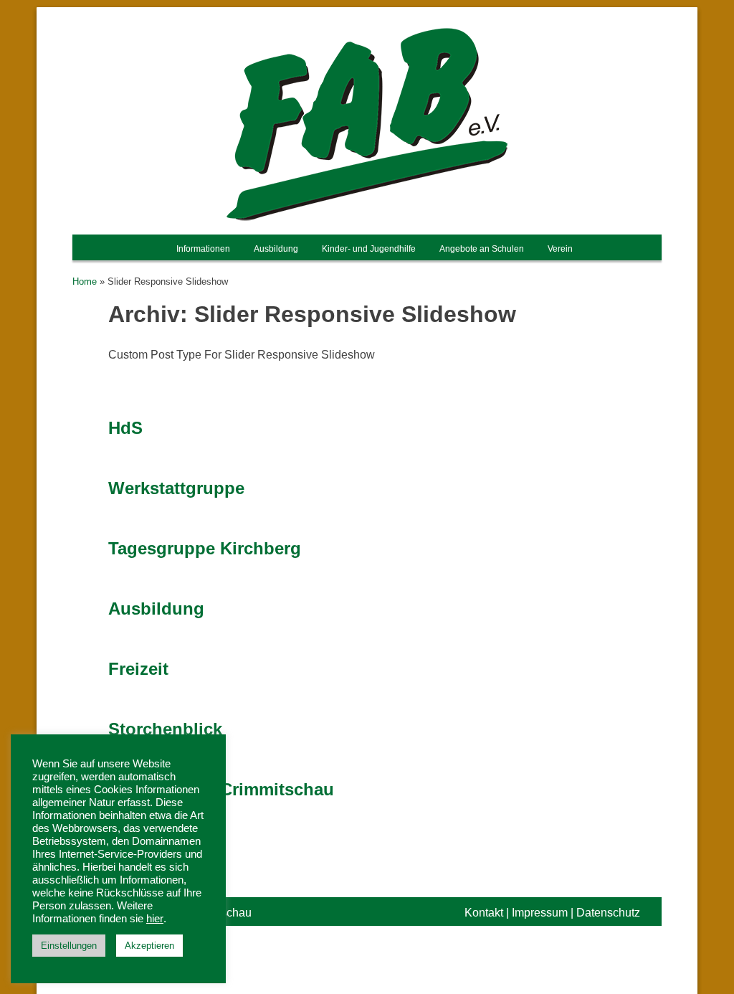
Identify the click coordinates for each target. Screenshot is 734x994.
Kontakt (483, 913)
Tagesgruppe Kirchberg (204, 548)
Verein (560, 249)
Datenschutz (608, 913)
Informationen (203, 249)
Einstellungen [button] (69, 945)
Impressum (540, 913)
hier (154, 918)
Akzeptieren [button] (149, 945)
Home (84, 281)
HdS (125, 427)
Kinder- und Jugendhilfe (369, 249)
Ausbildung (276, 249)
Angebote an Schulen (481, 249)
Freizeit (138, 668)
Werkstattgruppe (176, 488)
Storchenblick (165, 729)
